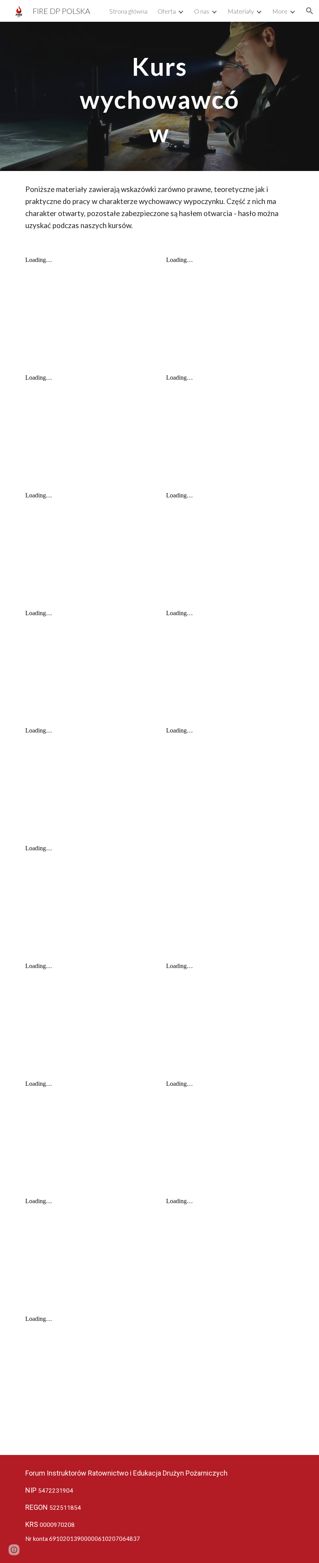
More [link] (279, 11)
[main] (159, 96)
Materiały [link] (241, 11)
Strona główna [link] (128, 11)
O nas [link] (201, 11)
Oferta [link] (167, 11)
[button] (309, 11)
